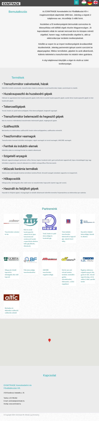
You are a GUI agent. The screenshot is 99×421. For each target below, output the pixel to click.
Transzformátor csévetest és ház (12, 233)
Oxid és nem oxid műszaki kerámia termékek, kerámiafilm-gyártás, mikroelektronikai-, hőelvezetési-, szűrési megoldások (68, 277)
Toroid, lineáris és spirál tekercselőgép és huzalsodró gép (49, 236)
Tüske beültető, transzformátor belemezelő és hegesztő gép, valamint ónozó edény (69, 236)
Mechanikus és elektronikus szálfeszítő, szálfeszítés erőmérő (12, 310)
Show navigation (76, 2)
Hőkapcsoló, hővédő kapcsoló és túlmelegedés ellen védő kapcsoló (11, 273)
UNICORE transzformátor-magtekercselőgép (48, 272)
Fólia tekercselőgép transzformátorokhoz (29, 271)
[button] (49, 340)
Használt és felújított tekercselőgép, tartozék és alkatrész (87, 234)
